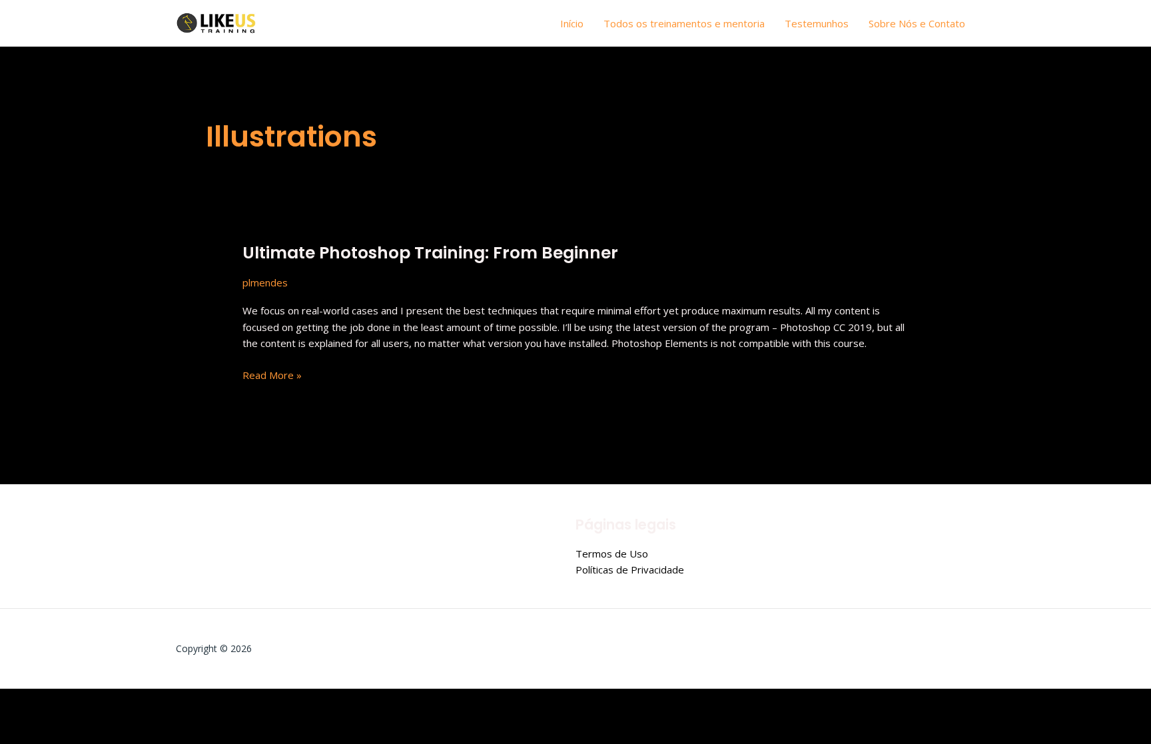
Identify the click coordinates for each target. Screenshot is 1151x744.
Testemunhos (817, 23)
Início (571, 23)
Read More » (272, 374)
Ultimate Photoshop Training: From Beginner (430, 252)
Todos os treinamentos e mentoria (684, 23)
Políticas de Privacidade (630, 569)
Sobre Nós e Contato (917, 23)
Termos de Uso (612, 553)
